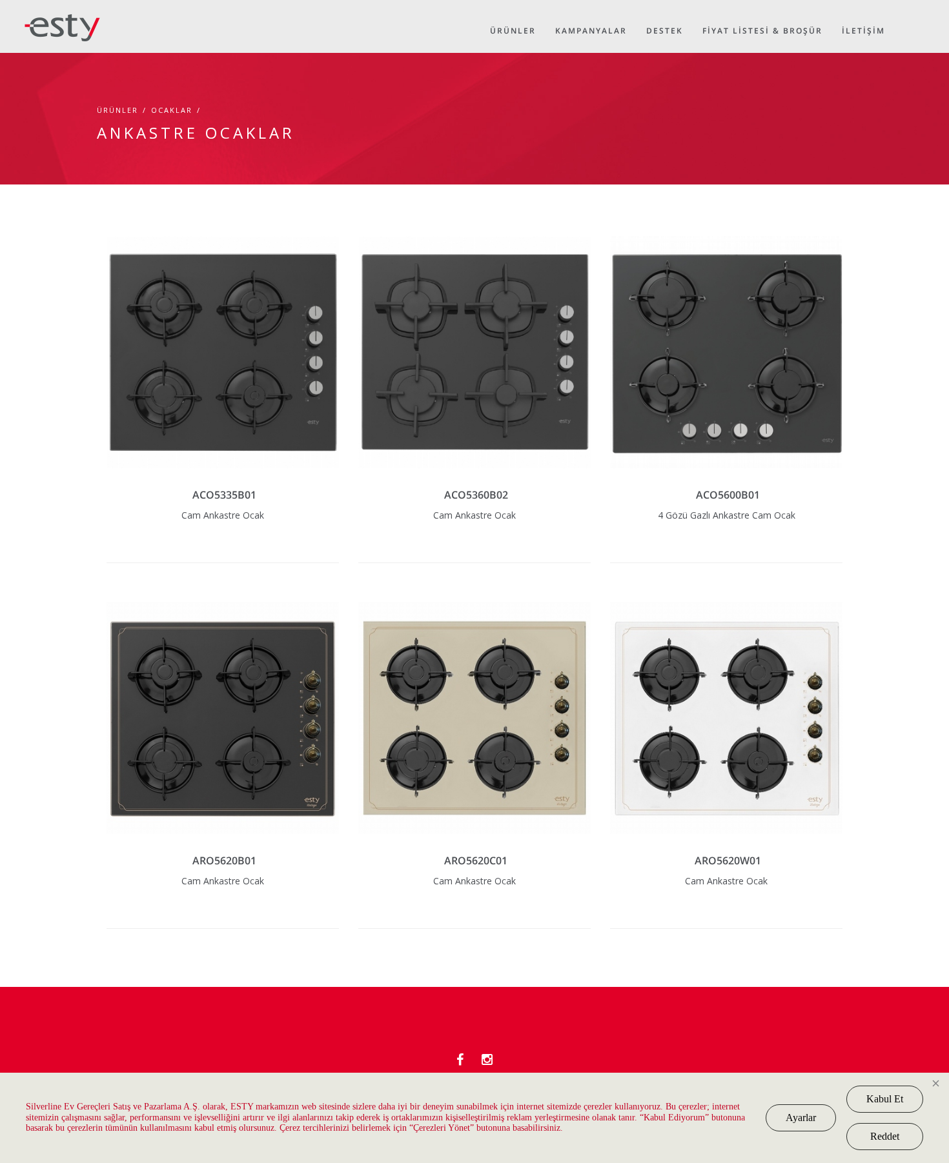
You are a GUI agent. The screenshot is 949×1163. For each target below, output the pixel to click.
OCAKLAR (171, 110)
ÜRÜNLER (117, 110)
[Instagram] (487, 1059)
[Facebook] (460, 1059)
